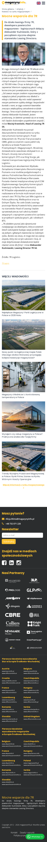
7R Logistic (5, 263)
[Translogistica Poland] (34, 632)
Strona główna (8, 9)
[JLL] (34, 615)
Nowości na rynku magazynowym (16, 11)
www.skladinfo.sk (8, 782)
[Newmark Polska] (12, 632)
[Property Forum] (12, 639)
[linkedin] (12, 561)
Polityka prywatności (23, 835)
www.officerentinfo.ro (9, 711)
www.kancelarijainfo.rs (31, 709)
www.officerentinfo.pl (31, 702)
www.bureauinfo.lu (8, 700)
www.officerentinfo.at (9, 673)
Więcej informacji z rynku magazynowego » (23, 486)
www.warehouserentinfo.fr (11, 755)
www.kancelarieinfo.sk (9, 719)
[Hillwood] (12, 580)
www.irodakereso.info (31, 690)
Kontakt (14, 832)
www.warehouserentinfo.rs (33, 775)
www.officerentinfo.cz (31, 683)
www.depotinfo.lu (8, 763)
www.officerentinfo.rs (31, 711)
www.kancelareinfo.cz (31, 681)
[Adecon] (12, 598)
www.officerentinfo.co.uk (32, 719)
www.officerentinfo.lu (9, 702)
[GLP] (34, 589)
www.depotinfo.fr (8, 753)
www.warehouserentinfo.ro (11, 775)
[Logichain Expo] (34, 648)
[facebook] (5, 561)
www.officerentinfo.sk (9, 721)
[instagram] (19, 561)
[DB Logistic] (12, 606)
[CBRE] (12, 615)
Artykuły (20, 9)
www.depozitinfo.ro (8, 772)
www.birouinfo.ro (8, 709)
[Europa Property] (34, 640)
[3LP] (34, 580)
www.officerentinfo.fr (9, 692)
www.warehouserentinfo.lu (11, 765)
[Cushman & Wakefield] (34, 606)
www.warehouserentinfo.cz (33, 746)
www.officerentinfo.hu (31, 692)
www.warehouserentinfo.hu (33, 755)
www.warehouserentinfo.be (11, 746)
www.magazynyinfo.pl (31, 763)
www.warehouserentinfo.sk (11, 784)
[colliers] (12, 623)
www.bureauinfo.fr (8, 690)
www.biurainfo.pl (29, 700)
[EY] (12, 647)
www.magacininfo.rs (31, 772)
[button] (43, 3)
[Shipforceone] (34, 598)
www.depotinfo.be (8, 744)
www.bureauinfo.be (30, 671)
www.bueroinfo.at (8, 671)
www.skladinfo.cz (29, 744)
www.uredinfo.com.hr (9, 681)
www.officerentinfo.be (31, 673)
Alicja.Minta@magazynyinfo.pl (20, 519)
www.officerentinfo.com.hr (11, 683)
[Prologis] (12, 589)
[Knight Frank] (34, 623)
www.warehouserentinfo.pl (33, 765)
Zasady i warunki (27, 832)
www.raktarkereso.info (31, 753)
